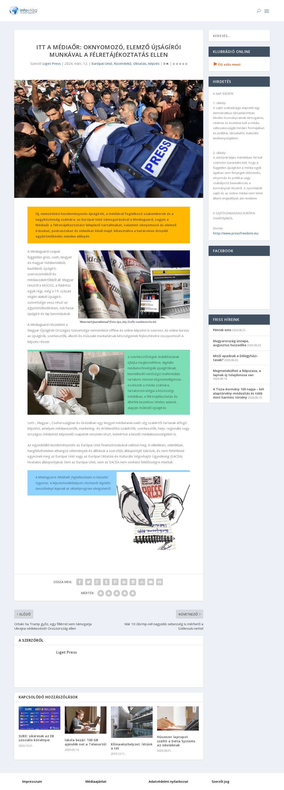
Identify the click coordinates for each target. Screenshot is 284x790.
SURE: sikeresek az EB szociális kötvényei (36, 738)
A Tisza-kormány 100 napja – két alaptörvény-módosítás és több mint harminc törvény (238, 393)
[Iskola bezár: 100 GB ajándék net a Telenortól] (85, 720)
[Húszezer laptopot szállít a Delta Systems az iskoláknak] (178, 718)
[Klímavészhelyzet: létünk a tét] (132, 722)
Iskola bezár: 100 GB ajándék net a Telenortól (85, 742)
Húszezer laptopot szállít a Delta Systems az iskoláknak (176, 741)
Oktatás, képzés (146, 63)
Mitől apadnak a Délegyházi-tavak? (235, 358)
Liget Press (52, 63)
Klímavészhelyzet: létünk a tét (131, 746)
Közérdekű (122, 63)
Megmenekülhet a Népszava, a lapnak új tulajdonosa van (237, 373)
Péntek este (222, 330)
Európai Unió (102, 63)
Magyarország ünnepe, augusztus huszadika (231, 343)
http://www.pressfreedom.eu (235, 233)
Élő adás (227, 64)
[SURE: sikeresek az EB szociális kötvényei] (39, 718)
